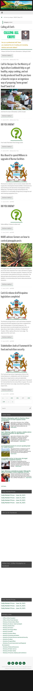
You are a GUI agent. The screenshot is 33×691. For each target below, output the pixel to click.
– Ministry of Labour (7, 639)
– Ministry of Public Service (9, 649)
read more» (14, 427)
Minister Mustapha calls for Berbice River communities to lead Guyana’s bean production (15, 419)
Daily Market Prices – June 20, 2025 (13, 503)
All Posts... (4, 486)
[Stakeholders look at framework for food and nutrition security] (16, 362)
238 (29, 398)
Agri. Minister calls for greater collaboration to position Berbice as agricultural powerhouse (16, 433)
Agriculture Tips (15, 59)
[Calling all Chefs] (16, 40)
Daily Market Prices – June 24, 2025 (13, 500)
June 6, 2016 (6, 59)
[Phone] (16, 663)
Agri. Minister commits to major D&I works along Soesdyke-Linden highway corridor (16, 471)
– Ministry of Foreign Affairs (9, 629)
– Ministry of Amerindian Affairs (10, 622)
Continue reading (6, 55)
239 (4, 401)
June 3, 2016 (6, 232)
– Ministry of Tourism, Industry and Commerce (14, 653)
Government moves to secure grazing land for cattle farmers (15, 446)
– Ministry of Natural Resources (10, 647)
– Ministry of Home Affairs (9, 633)
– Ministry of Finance (7, 627)
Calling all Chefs (7, 27)
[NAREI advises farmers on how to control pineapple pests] (16, 255)
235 (12, 398)
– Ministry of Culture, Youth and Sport (12, 624)
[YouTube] (12, 663)
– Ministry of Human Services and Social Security (15, 637)
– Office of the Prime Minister (10, 620)
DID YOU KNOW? (7, 124)
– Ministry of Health (7, 631)
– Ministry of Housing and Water (10, 635)
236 (17, 398)
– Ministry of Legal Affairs (9, 641)
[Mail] (20, 663)
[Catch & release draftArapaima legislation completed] (16, 309)
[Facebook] (9, 663)
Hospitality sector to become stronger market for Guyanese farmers (14, 459)
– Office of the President (8, 618)
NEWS (12, 201)
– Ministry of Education (8, 626)
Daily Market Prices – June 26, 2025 (13, 495)
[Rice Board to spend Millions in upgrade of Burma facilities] (16, 172)
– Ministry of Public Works (9, 651)
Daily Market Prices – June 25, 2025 (13, 498)
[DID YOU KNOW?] (16, 134)
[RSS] (24, 663)
